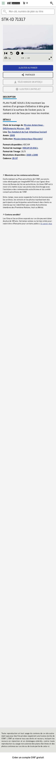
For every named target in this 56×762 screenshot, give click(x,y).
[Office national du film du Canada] (13, 3)
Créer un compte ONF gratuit (28, 757)
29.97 (15, 158)
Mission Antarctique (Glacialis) (28, 139)
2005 (12, 135)
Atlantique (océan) (38, 132)
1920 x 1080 (32, 155)
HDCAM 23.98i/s (30, 148)
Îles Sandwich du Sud (18, 132)
